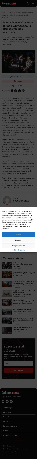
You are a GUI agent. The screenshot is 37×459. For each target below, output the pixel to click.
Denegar (18, 240)
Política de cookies (19, 250)
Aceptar (18, 234)
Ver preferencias (18, 246)
